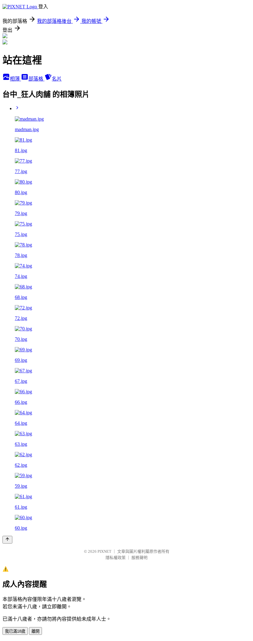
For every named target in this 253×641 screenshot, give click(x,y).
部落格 (36, 78)
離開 (35, 631)
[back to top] (7, 540)
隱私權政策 (116, 557)
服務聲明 (139, 557)
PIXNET (104, 551)
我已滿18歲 (15, 631)
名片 (57, 78)
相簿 (15, 78)
